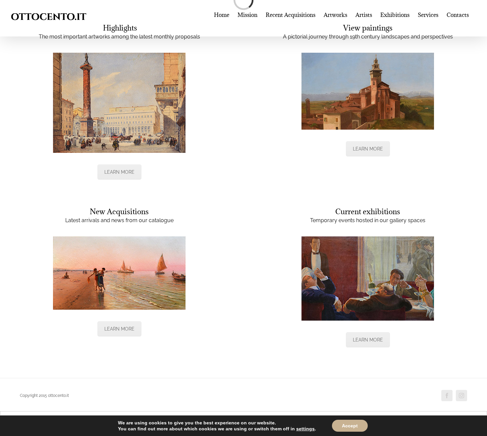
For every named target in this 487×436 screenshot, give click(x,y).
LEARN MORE (119, 172)
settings (305, 428)
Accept (350, 425)
